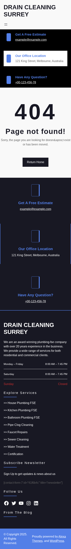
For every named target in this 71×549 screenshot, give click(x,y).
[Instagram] (28, 503)
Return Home (35, 162)
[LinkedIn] (36, 503)
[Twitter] (14, 503)
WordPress (57, 540)
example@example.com (31, 39)
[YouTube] (21, 503)
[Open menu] (6, 24)
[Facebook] (6, 503)
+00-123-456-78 (25, 82)
